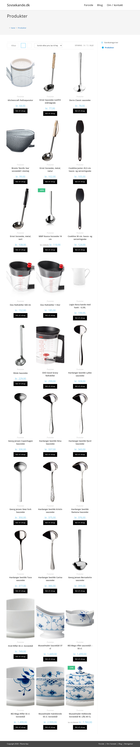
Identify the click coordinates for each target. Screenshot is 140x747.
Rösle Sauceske (20, 373)
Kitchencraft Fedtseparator (20, 100)
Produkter (22, 28)
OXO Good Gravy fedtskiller (50, 374)
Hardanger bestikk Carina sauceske (50, 579)
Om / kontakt (111, 744)
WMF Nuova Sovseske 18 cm (50, 237)
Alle (92, 45)
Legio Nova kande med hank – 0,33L (80, 306)
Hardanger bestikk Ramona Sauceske (80, 510)
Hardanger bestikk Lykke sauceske (80, 374)
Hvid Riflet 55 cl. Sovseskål (20, 646)
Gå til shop (20, 111)
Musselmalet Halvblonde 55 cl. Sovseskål (50, 715)
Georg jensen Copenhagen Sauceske (20, 442)
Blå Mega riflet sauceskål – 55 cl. (80, 647)
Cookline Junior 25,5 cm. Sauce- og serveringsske (80, 169)
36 (84, 45)
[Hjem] (7, 28)
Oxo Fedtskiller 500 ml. (20, 305)
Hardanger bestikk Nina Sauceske (50, 442)
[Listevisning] (29, 45)
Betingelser (128, 744)
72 (87, 45)
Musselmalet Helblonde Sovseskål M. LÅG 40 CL (80, 715)
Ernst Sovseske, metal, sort (20, 237)
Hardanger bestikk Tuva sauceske (20, 579)
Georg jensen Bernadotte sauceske (80, 579)
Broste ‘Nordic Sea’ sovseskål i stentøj (20, 169)
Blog (120, 744)
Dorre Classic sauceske (80, 100)
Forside (101, 744)
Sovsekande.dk (18, 5)
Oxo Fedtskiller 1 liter (50, 305)
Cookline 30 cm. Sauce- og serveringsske (80, 237)
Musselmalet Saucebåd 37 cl (50, 647)
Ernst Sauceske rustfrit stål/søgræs (50, 101)
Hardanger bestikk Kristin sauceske (50, 510)
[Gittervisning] (23, 45)
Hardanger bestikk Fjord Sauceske (80, 442)
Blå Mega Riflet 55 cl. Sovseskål (20, 715)
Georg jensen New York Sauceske (20, 510)
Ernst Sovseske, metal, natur (50, 169)
